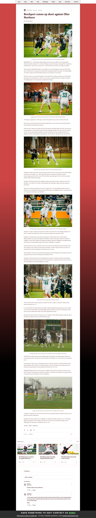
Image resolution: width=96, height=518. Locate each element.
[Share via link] (34, 430)
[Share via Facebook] (24, 430)
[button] (60, 2)
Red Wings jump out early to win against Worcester (26, 457)
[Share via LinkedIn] (30, 430)
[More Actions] (71, 484)
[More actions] (71, 10)
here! (72, 513)
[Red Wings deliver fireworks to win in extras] (69, 449)
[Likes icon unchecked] (28, 490)
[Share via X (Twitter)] (27, 430)
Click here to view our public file (27, 516)
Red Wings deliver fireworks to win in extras (68, 457)
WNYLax (30, 425)
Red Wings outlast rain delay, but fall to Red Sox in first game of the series (47, 457)
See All (77, 441)
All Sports (25, 425)
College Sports (35, 425)
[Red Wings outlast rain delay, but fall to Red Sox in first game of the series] (48, 449)
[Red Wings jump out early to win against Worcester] (26, 449)
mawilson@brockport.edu (70, 516)
